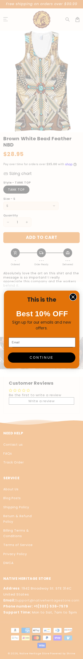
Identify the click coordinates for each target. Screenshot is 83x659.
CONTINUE (41, 357)
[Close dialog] (72, 297)
